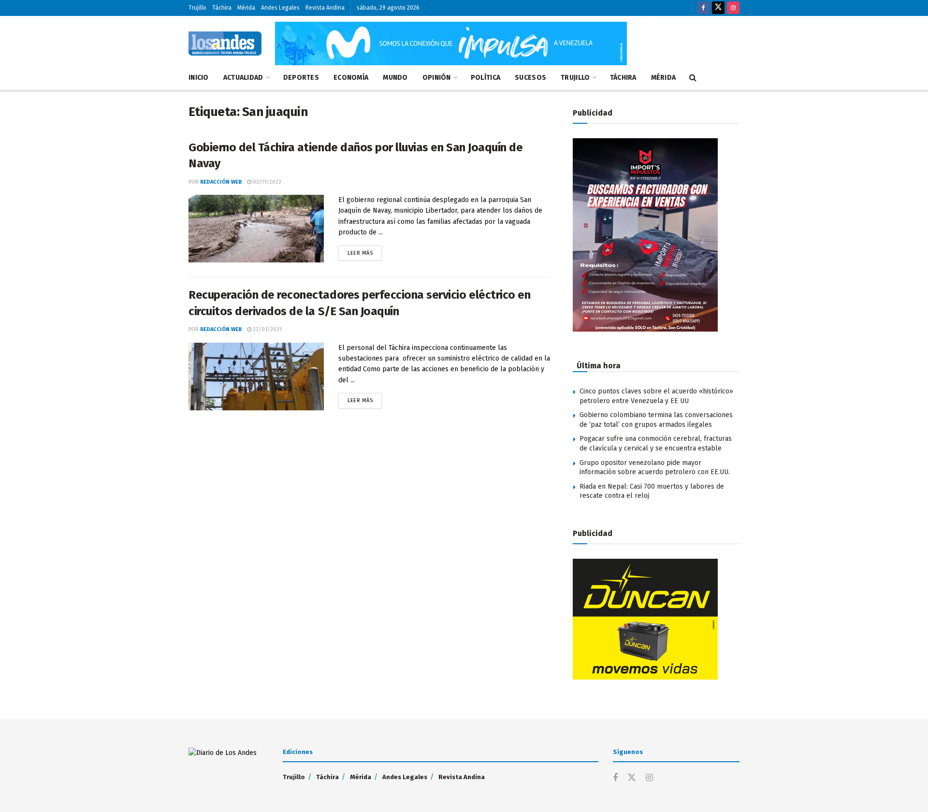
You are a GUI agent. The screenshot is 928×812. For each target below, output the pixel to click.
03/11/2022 (266, 182)
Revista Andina (325, 7)
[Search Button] (692, 78)
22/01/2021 (266, 329)
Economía (351, 77)
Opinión (436, 77)
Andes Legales (280, 7)
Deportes (301, 77)
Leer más (365, 251)
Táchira (222, 7)
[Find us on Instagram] (733, 8)
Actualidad (243, 77)
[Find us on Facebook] (703, 8)
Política (485, 77)
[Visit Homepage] (224, 43)
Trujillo (197, 7)
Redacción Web (221, 182)
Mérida (246, 7)
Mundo (395, 77)
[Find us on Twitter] (718, 8)
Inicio (198, 77)
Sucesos (530, 77)
